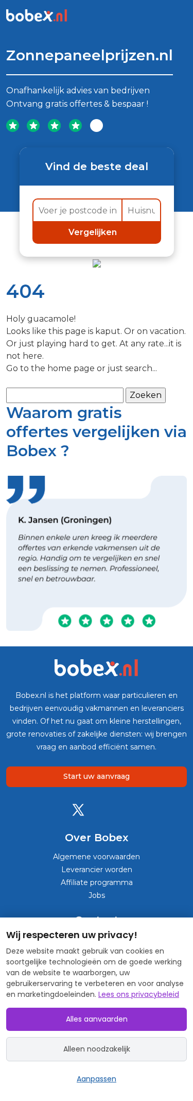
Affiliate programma (97, 882)
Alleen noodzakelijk (96, 1049)
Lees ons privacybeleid (138, 994)
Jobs (97, 895)
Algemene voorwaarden (96, 856)
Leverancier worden (96, 869)
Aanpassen (96, 1079)
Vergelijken (93, 232)
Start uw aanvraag (96, 776)
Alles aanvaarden (97, 1019)
